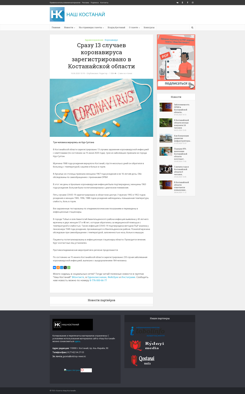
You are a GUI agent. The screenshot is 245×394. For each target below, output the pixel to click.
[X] (65, 267)
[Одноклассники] (58, 267)
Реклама (85, 2)
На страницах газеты (90, 27)
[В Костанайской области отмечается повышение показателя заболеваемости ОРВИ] (167, 184)
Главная (56, 27)
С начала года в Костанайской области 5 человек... (181, 171)
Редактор (103, 73)
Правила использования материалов (65, 2)
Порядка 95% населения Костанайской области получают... (180, 154)
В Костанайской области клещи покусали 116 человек (181, 124)
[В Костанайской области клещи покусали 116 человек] (167, 122)
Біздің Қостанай (116, 27)
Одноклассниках (96, 277)
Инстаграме (128, 277)
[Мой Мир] (61, 267)
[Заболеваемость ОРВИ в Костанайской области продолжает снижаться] (167, 107)
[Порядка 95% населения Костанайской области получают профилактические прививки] (167, 151)
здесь (77, 341)
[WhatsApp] (68, 267)
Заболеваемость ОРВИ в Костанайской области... (181, 108)
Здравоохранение (94, 40)
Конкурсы (149, 27)
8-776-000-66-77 (98, 280)
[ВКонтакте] (54, 267)
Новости (68, 27)
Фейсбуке (113, 277)
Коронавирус (111, 40)
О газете (133, 27)
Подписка (95, 2)
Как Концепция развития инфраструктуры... (182, 138)
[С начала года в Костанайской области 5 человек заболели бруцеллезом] (167, 169)
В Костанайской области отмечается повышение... (181, 186)
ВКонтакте (78, 277)
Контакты (104, 2)
